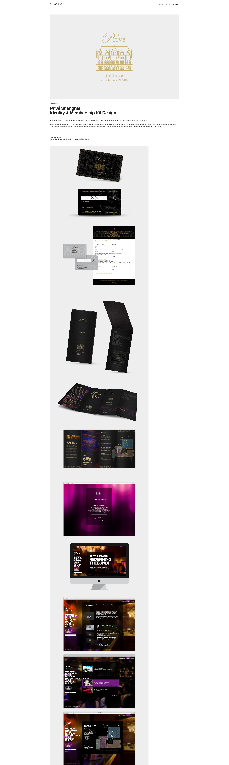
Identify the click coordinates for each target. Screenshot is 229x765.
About (168, 4)
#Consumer (76, 139)
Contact (176, 4)
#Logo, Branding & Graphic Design (61, 139)
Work (161, 4)
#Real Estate (84, 139)
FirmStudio (56, 4)
